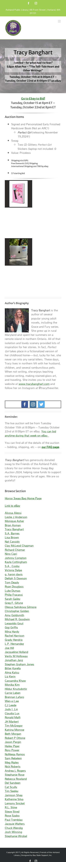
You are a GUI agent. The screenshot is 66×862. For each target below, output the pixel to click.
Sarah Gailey (12, 599)
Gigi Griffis (11, 627)
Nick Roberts (13, 766)
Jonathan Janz (14, 660)
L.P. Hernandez (14, 643)
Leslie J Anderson (16, 517)
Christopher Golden (17, 611)
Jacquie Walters (15, 823)
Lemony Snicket (15, 803)
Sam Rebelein (13, 758)
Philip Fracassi (14, 594)
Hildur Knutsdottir (16, 688)
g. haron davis (14, 574)
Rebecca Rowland (16, 778)
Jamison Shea (13, 795)
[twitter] (41, 404)
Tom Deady (12, 582)
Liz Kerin (10, 676)
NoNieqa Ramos (15, 754)
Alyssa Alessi (13, 513)
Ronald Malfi (13, 717)
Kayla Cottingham (16, 562)
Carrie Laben (13, 693)
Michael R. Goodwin (17, 619)
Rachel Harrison (14, 635)
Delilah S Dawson (16, 578)
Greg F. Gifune (14, 603)
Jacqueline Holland (16, 652)
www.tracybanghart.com (34, 384)
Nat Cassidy (12, 541)
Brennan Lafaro (14, 697)
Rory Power (12, 750)
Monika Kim (12, 684)
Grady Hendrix (14, 639)
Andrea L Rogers (15, 770)
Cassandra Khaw (15, 680)
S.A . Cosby (12, 566)
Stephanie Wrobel (16, 836)
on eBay (56, 80)
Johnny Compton (15, 558)
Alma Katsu (12, 672)
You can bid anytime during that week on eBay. (30, 433)
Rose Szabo (12, 815)
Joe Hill (9, 648)
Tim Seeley (11, 791)
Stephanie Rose (14, 774)
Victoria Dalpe (13, 570)
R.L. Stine (11, 807)
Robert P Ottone (15, 738)
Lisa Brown (12, 537)
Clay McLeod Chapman (19, 545)
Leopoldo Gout (14, 623)
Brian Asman (13, 525)
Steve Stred (12, 811)
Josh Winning (13, 832)
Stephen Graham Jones (19, 664)
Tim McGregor (14, 725)
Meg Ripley (12, 762)
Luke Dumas (12, 590)
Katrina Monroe (14, 729)
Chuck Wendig (14, 828)
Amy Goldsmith (14, 615)
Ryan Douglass (14, 586)
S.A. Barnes (12, 533)
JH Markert (12, 721)
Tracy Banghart (14, 529)
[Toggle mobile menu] (59, 21)
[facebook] (24, 404)
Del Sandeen (13, 782)
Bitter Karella (13, 668)
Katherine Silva (14, 799)
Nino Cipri (11, 553)
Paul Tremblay (14, 819)
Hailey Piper (12, 746)
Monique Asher (14, 521)
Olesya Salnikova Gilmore (20, 607)
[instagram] (33, 404)
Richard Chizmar (15, 549)
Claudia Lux (12, 713)
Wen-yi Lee (12, 701)
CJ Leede (10, 705)
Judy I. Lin (11, 709)
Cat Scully (11, 787)
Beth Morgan (13, 733)
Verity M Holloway (16, 656)
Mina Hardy (12, 631)
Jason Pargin (13, 742)
